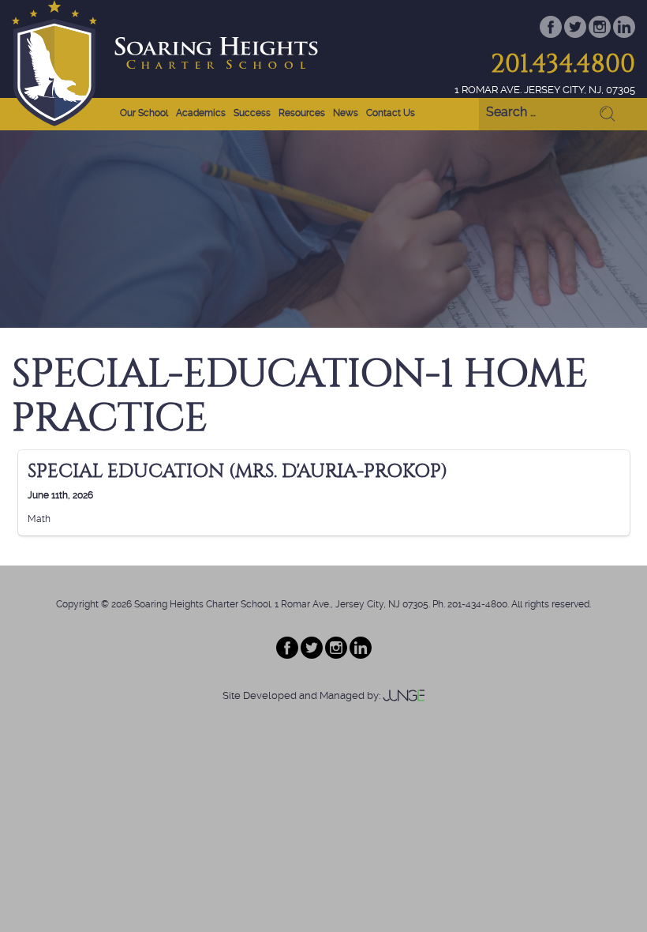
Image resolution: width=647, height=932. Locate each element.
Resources (302, 112)
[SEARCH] (604, 114)
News (345, 112)
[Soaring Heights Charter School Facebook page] (288, 655)
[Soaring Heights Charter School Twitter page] (313, 655)
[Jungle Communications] (404, 695)
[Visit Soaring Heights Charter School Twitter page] (576, 34)
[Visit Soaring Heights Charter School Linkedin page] (624, 34)
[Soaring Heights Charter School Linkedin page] (361, 655)
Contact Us (390, 112)
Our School (144, 112)
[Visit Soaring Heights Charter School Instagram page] (601, 34)
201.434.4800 (563, 63)
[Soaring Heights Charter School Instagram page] (337, 655)
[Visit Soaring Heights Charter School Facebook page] (552, 34)
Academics (201, 112)
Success (252, 112)
